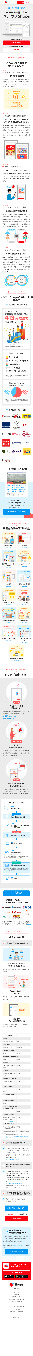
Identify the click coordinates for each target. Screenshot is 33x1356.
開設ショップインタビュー (16, 1311)
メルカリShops (16, 1294)
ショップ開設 (21, 2)
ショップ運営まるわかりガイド (16, 1299)
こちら (29, 924)
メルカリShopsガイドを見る (16, 1208)
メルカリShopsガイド (19, 1245)
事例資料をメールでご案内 (16, 512)
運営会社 (16, 1292)
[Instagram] (18, 1289)
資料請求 (28, 2)
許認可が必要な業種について (14, 1183)
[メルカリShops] (16, 1286)
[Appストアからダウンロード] (9, 1277)
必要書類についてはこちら (11, 716)
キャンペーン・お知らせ (16, 1309)
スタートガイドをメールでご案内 (16, 893)
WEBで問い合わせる (16, 1251)
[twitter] (15, 1289)
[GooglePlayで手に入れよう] (21, 1277)
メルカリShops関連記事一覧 (16, 1307)
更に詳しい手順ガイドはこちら (10, 718)
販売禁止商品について (12, 1159)
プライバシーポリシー (16, 1301)
